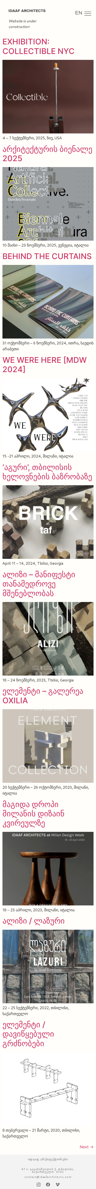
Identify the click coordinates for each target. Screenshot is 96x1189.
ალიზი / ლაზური (33, 921)
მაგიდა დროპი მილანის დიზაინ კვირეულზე (33, 813)
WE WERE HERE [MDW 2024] (44, 364)
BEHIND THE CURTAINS (47, 256)
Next (87, 1146)
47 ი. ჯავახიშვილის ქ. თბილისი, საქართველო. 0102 (47, 1170)
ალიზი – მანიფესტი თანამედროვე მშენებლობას (38, 584)
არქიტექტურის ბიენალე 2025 (47, 153)
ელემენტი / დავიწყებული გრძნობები (28, 1034)
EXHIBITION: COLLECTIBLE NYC (38, 46)
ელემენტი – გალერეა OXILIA (42, 695)
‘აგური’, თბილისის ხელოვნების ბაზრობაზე (47, 471)
